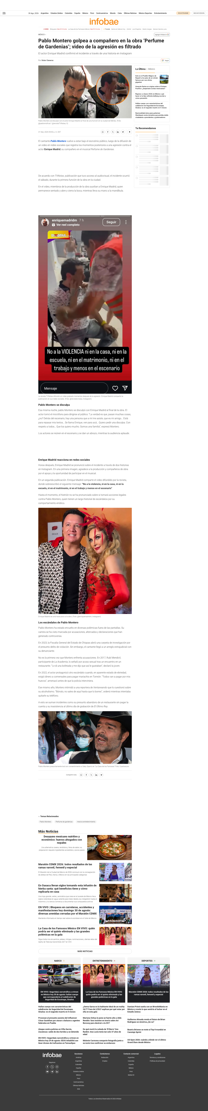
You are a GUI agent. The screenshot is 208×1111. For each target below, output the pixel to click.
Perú (92, 13)
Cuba (120, 13)
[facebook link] (47, 1067)
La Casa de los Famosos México (84, 29)
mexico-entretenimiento (86, 822)
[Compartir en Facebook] (108, 132)
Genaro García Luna (160, 29)
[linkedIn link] (57, 1071)
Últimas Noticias (130, 13)
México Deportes (145, 13)
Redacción (104, 1057)
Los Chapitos (136, 29)
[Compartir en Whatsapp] (103, 132)
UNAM (129, 29)
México (85, 13)
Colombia (68, 13)
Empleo (104, 1061)
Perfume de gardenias (64, 822)
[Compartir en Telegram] (123, 132)
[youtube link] (47, 1071)
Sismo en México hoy (118, 29)
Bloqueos (58, 29)
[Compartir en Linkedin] (118, 132)
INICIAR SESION (198, 13)
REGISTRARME (183, 13)
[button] (4, 13)
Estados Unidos (57, 13)
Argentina (44, 13)
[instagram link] (57, 1067)
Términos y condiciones (157, 1057)
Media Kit (131, 1075)
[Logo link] (104, 21)
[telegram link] (52, 1071)
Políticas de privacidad (157, 1061)
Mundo (113, 13)
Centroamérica (102, 13)
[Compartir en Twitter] (113, 132)
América (78, 1057)
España (77, 13)
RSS (78, 1089)
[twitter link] (52, 1067)
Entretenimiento (160, 13)
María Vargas (147, 29)
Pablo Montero (45, 822)
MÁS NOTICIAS (85, 951)
